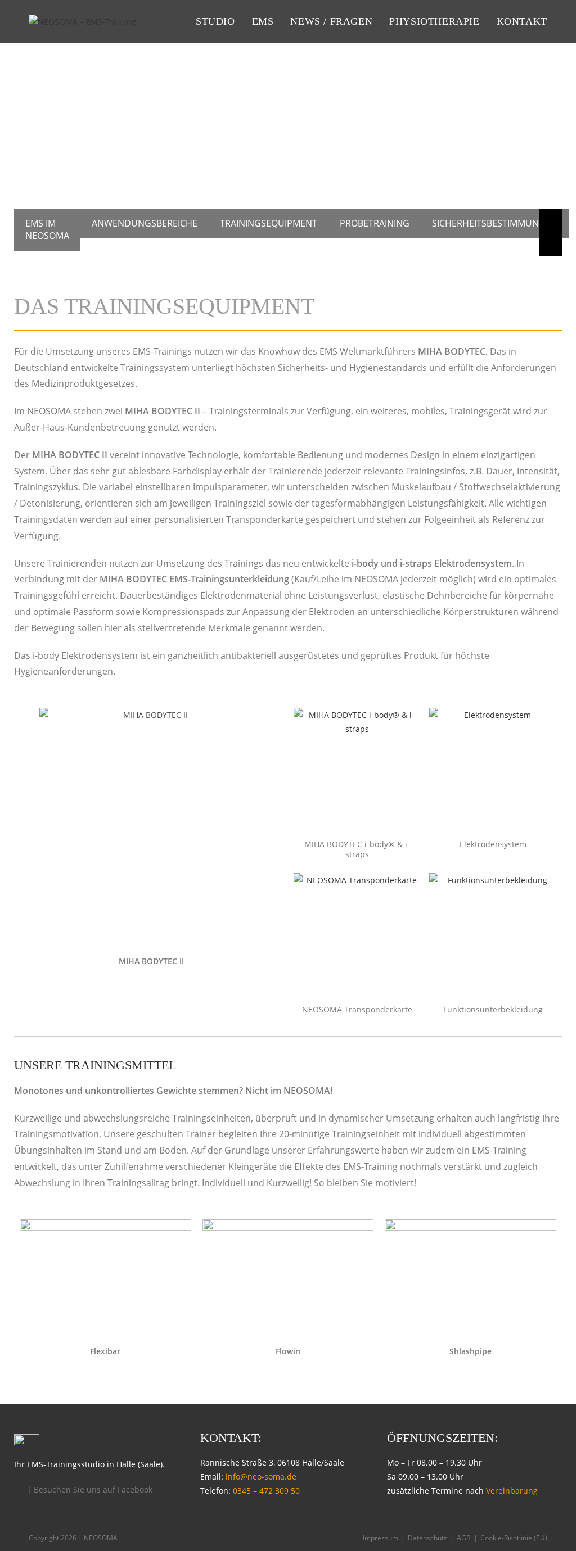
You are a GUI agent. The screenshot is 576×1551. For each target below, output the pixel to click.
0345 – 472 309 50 (266, 1490)
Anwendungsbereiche (144, 223)
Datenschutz (427, 1538)
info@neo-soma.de (261, 1476)
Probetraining (375, 223)
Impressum (380, 1538)
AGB (464, 1538)
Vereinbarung (512, 1490)
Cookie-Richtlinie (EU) (513, 1538)
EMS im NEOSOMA (47, 229)
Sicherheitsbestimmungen (494, 223)
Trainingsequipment (268, 223)
